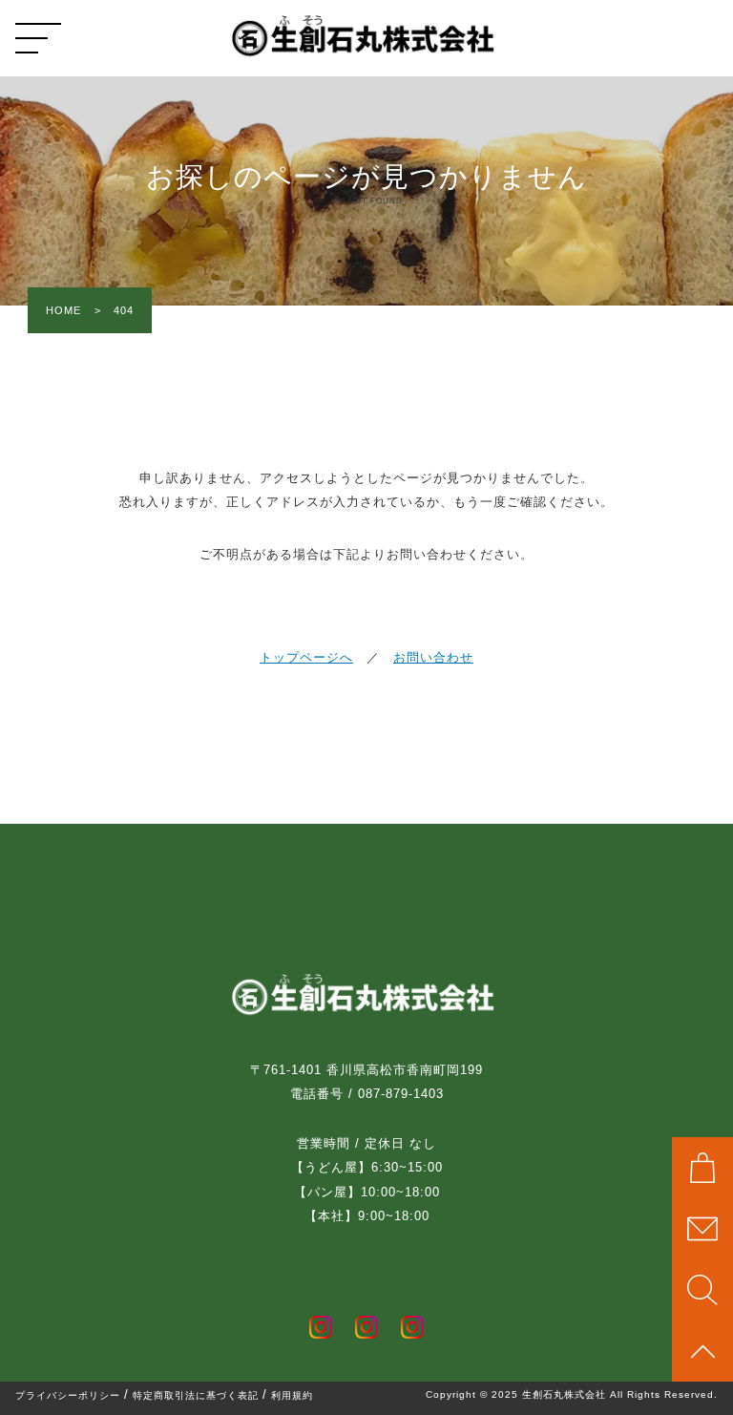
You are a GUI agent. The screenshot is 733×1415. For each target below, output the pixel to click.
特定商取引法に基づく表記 (196, 1396)
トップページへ (306, 657)
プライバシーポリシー (67, 1396)
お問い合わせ (433, 657)
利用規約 (292, 1396)
